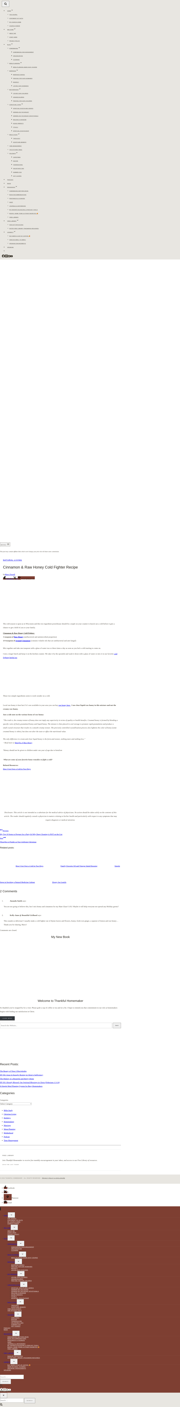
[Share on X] (5, 1192)
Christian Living (10, 1114)
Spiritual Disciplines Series (23, 108)
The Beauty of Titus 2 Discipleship (13, 1071)
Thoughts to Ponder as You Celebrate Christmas (18, 840)
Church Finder (14, 25)
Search (116, 1025)
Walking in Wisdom (19, 119)
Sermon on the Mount (21, 112)
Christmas (17, 157)
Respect (16, 82)
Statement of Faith (16, 18)
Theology (16, 138)
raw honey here (64, 705)
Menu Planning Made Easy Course (25, 67)
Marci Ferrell (10, 574)
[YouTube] (11, 257)
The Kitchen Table (15, 149)
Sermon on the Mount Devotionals (25, 116)
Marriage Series (19, 74)
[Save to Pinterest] (8, 1197)
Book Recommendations (17, 194)
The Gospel (13, 14)
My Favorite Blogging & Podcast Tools (23, 209)
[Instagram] (6, 257)
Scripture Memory (19, 142)
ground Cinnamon (23, 641)
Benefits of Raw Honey (23, 743)
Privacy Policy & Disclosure (53, 1178)
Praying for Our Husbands (22, 78)
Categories (4, 1100)
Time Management (15, 146)
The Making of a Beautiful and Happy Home (17, 1079)
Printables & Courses (17, 198)
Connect (7, 1362)
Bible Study (8, 1110)
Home (6, 1215)
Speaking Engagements (17, 243)
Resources (8, 1334)
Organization (18, 55)
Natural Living (12, 560)
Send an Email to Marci (17, 239)
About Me (12, 33)
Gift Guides (17, 176)
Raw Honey (18, 637)
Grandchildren (18, 97)
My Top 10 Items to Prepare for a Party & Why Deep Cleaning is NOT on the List (31, 832)
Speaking (10, 247)
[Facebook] (3, 257)
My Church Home (15, 22)
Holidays (7, 1118)
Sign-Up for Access (16, 224)
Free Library (14, 217)
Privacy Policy (14, 40)
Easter (15, 161)
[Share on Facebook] (5, 1188)
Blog (6, 1238)
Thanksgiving (18, 164)
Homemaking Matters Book (18, 191)
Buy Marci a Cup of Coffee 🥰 (19, 236)
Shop (11, 202)
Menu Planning (9, 1129)
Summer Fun (17, 172)
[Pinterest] (9, 257)
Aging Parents (18, 123)
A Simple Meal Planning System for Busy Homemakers (21, 1086)
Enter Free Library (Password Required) (24, 228)
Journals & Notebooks (17, 206)
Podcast (10, 179)
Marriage (7, 1125)
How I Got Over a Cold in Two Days (17, 769)
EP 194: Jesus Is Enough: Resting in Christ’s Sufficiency (21, 1075)
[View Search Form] (5, 4)
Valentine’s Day (18, 168)
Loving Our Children (20, 93)
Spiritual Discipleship (21, 131)
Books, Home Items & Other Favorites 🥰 (23, 213)
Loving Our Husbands (20, 85)
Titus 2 (15, 127)
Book (9, 183)
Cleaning (16, 59)
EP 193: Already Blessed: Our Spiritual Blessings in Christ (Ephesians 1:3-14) (30, 1082)
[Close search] (3, 1395)
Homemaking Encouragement (23, 52)
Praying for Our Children (22, 101)
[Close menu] (0, 1208)
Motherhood (8, 1133)
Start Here (13, 37)
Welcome (7, 1228)
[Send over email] (5, 1203)
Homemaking (9, 1122)
